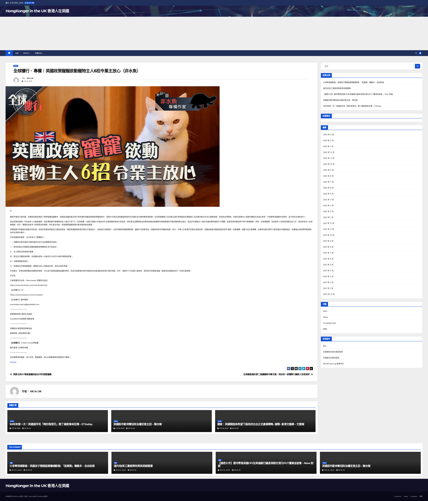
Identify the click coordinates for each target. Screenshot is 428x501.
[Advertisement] (214, 33)
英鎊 (325, 329)
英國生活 (38, 53)
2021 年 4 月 (328, 270)
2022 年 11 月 (328, 158)
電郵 (421, 496)
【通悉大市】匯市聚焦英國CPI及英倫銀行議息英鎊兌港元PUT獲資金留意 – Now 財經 (358, 94)
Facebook (397, 496)
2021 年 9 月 (328, 241)
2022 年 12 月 (328, 152)
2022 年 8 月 (328, 176)
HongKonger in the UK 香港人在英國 (37, 11)
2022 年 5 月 (328, 194)
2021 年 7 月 (328, 253)
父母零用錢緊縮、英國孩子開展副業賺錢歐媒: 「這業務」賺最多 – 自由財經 (353, 82)
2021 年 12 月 (328, 223)
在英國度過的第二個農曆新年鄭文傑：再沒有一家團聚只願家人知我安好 (276, 374)
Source (13, 362)
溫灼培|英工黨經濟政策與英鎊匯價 (337, 88)
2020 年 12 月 (329, 294)
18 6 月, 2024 (17, 470)
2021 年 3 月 (328, 276)
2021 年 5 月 (328, 265)
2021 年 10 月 (328, 235)
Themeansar (40, 496)
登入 (325, 346)
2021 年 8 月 (328, 247)
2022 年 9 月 (328, 170)
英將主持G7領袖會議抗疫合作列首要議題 (32, 374)
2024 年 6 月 (328, 134)
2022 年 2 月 (328, 211)
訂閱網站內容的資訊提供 (333, 352)
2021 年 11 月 (328, 229)
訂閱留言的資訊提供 (331, 358)
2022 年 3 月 (328, 205)
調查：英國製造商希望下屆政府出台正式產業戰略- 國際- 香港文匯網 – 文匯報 (260, 424)
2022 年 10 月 (329, 164)
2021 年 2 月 (328, 282)
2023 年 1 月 (328, 146)
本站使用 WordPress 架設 (14, 496)
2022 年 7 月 (328, 182)
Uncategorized (329, 323)
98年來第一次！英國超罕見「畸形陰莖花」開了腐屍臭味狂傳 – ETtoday (51, 424)
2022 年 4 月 (328, 200)
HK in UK (30, 78)
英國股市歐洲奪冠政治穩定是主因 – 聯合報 (137, 424)
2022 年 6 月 (328, 188)
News (26, 53)
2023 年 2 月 (328, 140)
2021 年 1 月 (328, 288)
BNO (325, 311)
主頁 (17, 53)
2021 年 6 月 (328, 259)
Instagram (413, 496)
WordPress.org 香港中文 (333, 364)
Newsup (31, 496)
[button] (416, 53)
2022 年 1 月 (328, 217)
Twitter (405, 496)
